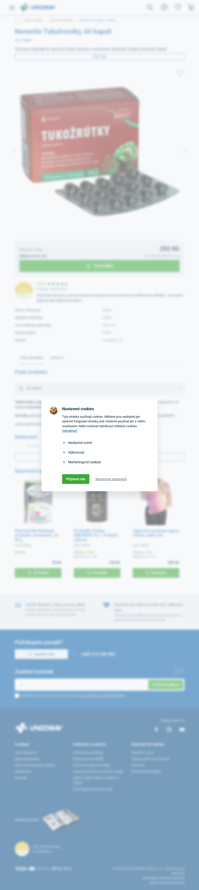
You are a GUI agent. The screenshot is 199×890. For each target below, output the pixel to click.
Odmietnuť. (69, 431)
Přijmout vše (75, 479)
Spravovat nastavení (111, 479)
